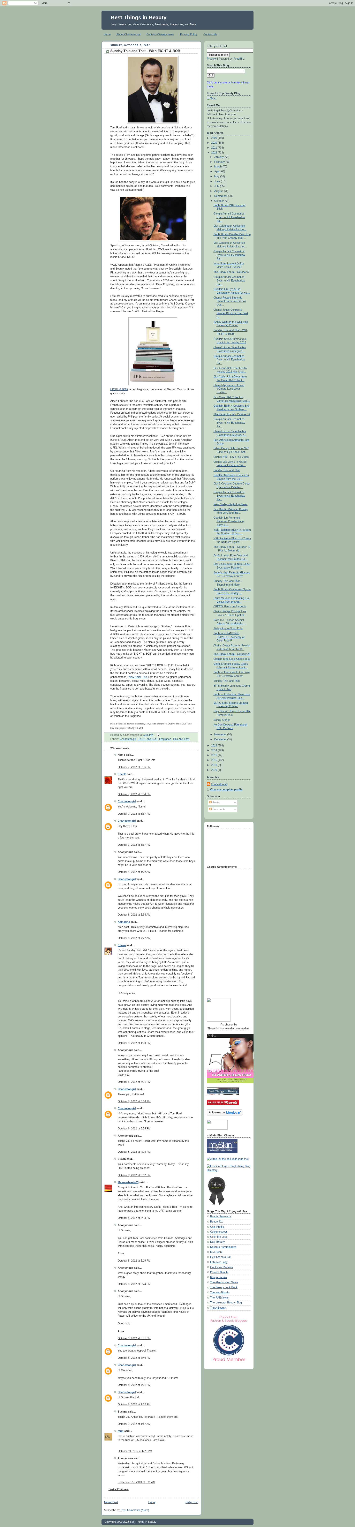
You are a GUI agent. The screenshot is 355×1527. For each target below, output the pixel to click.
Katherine (124, 921)
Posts (215, 802)
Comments (218, 809)
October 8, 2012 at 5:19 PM (134, 1260)
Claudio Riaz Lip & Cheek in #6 (231, 658)
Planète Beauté (219, 1272)
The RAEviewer (219, 1297)
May (217, 176)
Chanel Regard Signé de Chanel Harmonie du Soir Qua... (229, 301)
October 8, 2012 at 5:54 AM (134, 914)
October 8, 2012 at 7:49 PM (134, 1357)
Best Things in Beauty (138, 17)
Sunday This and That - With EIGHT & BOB (145, 51)
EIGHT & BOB (119, 389)
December (220, 739)
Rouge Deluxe (218, 1277)
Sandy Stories (221, 720)
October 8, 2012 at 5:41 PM (134, 1338)
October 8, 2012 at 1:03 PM (134, 1043)
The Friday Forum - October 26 (231, 654)
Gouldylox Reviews (221, 1267)
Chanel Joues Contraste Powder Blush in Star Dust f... (230, 313)
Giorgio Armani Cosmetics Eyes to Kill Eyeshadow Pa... (229, 217)
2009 (214, 138)
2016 (214, 760)
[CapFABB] (228, 1362)
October (219, 201)
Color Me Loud (218, 1236)
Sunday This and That (226, 470)
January (219, 157)
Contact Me (210, 34)
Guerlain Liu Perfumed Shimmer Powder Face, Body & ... (228, 521)
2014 (214, 750)
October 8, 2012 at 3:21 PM (134, 1082)
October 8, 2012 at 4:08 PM (134, 1151)
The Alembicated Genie (224, 1282)
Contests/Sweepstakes (160, 34)
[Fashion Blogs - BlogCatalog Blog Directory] (229, 1170)
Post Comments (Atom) (135, 1510)
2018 (214, 765)
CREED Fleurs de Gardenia (229, 606)
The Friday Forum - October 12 (231, 414)
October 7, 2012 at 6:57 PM (134, 813)
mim (120, 1431)
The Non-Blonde (219, 1292)
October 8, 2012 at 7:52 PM (134, 1404)
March (218, 166)
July (217, 186)
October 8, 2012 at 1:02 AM (134, 872)
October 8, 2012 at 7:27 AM (134, 938)
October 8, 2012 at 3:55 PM (134, 1128)
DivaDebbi (216, 1252)
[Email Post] (157, 735)
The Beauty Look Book (223, 1287)
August (219, 191)
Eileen (122, 945)
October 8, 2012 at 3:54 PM (134, 1101)
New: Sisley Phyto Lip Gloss (230, 504)
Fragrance (165, 739)
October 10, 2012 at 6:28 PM (135, 1451)
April (217, 171)
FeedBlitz (239, 58)
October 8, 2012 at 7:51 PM (134, 1385)
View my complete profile (226, 789)
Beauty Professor (220, 1216)
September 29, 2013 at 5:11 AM (136, 1482)
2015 (214, 755)
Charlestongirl (128, 739)
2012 (214, 152)
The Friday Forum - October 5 (231, 272)
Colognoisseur (218, 1231)
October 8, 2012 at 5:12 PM (134, 1175)
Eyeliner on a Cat (220, 1257)
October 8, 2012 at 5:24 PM (134, 1284)
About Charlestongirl (128, 34)
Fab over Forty (219, 1262)
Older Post (192, 1502)
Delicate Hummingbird (223, 1247)
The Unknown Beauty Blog (226, 1302)
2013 (214, 745)
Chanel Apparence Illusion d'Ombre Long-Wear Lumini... (228, 389)
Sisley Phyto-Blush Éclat (228, 628)
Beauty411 (216, 1221)
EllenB (122, 774)
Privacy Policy (188, 34)
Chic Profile (217, 1226)
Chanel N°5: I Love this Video (231, 457)
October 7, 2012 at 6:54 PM (134, 794)
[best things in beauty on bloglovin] (224, 1114)
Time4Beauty (218, 1307)
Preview (211, 58)
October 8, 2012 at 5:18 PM (134, 1218)
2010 (214, 142)
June (217, 181)
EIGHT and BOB (148, 739)
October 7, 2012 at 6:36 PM (134, 767)
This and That (181, 739)
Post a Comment (118, 1489)
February (220, 161)
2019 (214, 770)
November (220, 734)
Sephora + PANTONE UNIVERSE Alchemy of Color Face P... (228, 637)
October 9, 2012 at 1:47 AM (134, 1424)
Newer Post (111, 1502)
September (221, 196)
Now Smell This (138, 677)
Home (107, 34)
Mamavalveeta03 (128, 1182)
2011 (214, 147)
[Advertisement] (223, 931)
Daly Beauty (217, 1241)
